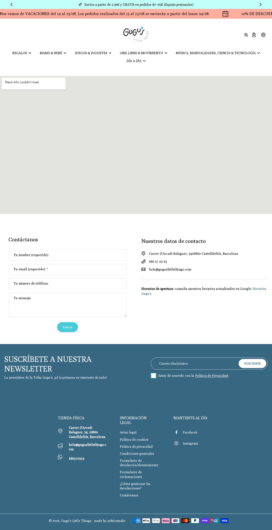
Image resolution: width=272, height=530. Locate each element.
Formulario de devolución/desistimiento (139, 463)
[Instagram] (178, 443)
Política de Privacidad (211, 376)
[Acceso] (253, 34)
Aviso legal (128, 432)
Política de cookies (134, 439)
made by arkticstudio (110, 521)
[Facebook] (178, 432)
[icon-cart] (263, 34)
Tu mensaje (22, 298)
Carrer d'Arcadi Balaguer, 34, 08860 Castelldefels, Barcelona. (87, 432)
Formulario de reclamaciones (131, 474)
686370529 (76, 458)
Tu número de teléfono (31, 283)
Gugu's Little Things (76, 521)
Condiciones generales (137, 453)
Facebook (190, 432)
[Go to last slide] (11, 4)
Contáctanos (129, 495)
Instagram (190, 443)
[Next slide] (260, 4)
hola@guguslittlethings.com (170, 269)
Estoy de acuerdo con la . (193, 376)
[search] (246, 34)
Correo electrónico (173, 363)
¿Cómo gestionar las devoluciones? (135, 486)
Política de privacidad (136, 446)
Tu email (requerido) (31, 269)
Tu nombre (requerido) (31, 255)
